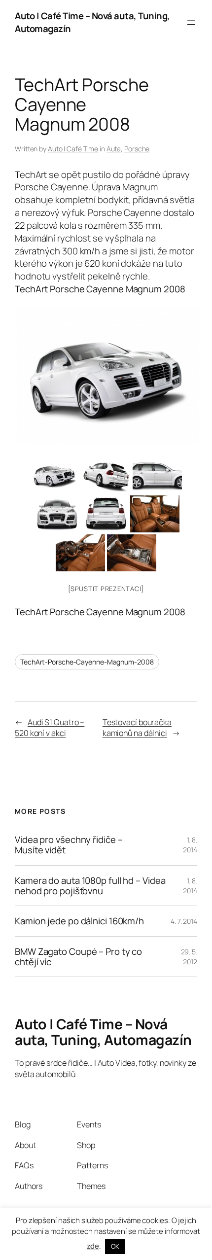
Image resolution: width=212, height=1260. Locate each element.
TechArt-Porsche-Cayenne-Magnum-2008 (87, 661)
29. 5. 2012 (189, 956)
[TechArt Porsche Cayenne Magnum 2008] (106, 375)
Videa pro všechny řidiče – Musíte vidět (68, 845)
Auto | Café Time (73, 148)
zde (93, 1246)
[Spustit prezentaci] (106, 588)
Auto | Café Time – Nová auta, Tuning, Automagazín (92, 22)
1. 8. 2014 (190, 844)
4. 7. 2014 (184, 921)
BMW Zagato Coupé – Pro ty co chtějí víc (78, 956)
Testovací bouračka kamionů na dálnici (137, 728)
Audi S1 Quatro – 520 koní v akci (49, 728)
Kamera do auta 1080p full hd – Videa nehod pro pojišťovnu (90, 885)
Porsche (136, 148)
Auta (113, 148)
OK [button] (115, 1246)
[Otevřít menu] (191, 23)
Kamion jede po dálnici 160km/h (79, 921)
